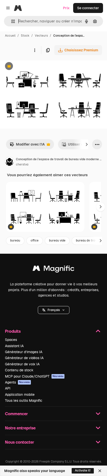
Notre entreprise (20, 427)
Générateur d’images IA (23, 352)
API (7, 388)
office (35, 240)
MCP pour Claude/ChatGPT (34, 376)
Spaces (11, 339)
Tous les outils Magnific (23, 400)
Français (54, 310)
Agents (17, 382)
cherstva (22, 164)
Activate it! (83, 471)
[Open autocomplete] (11, 21)
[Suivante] (86, 144)
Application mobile (20, 394)
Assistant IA (14, 346)
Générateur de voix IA (22, 364)
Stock (25, 36)
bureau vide (57, 240)
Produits (13, 331)
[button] (53, 310)
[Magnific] (53, 269)
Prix (66, 8)
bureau (15, 240)
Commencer (16, 413)
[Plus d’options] (35, 50)
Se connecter (88, 8)
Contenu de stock (19, 370)
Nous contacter (19, 442)
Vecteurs (41, 36)
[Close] (100, 471)
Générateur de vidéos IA (24, 358)
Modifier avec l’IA (27, 145)
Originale (33, 66)
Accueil (10, 36)
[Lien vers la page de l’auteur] (9, 162)
